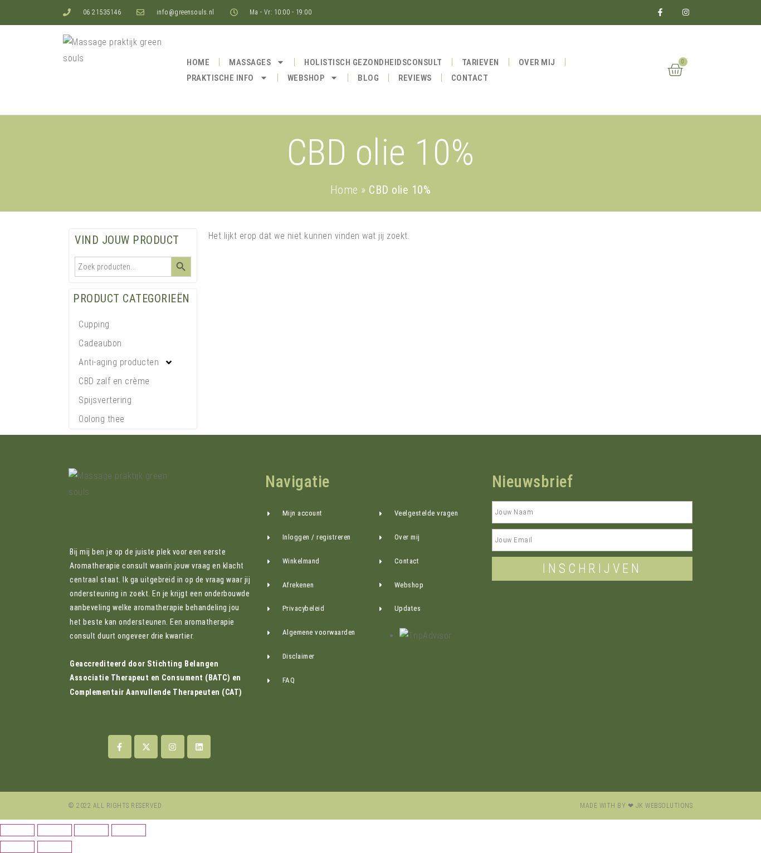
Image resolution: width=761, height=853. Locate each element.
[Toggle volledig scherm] (54, 830)
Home (344, 190)
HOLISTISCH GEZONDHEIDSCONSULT (373, 62)
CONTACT (470, 78)
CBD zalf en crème (114, 381)
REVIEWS (415, 78)
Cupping (94, 324)
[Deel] (91, 830)
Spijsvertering (105, 400)
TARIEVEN (480, 62)
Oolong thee (102, 419)
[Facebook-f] (660, 12)
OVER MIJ (537, 62)
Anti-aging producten (119, 362)
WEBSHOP (306, 78)
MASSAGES (250, 62)
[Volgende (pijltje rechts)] (54, 847)
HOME (198, 62)
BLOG (368, 78)
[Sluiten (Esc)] (128, 830)
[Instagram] (172, 746)
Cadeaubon (100, 343)
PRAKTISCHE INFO (220, 78)
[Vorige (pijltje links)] (17, 847)
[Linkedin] (199, 746)
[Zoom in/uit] (17, 830)
